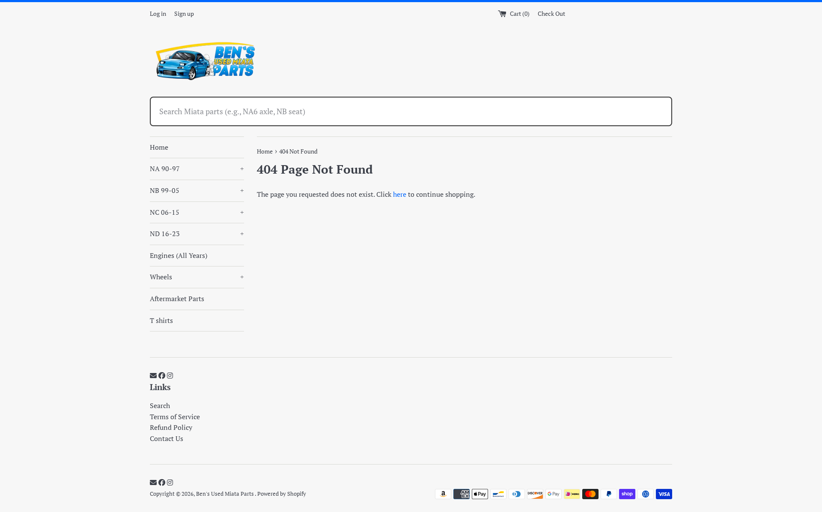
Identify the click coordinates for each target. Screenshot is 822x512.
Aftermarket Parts (177, 298)
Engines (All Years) (178, 255)
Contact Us (166, 438)
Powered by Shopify (281, 493)
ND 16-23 (197, 233)
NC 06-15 (197, 212)
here (399, 194)
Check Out (551, 13)
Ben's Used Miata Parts (225, 493)
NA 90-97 (197, 168)
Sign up (184, 13)
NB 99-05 (197, 190)
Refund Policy (171, 427)
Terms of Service (175, 416)
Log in (158, 13)
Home (159, 147)
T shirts (161, 320)
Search (160, 405)
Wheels (197, 276)
